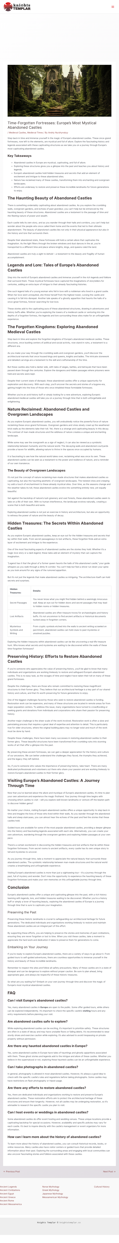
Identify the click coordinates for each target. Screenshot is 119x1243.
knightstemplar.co (70, 1222)
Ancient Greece (7, 1197)
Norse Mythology (50, 1186)
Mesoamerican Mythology (55, 1197)
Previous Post (11, 1171)
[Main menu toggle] (113, 7)
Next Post (109, 1171)
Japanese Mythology (52, 1193)
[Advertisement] (59, 36)
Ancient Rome (7, 1200)
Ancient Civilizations (10, 1190)
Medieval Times (35, 132)
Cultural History (102, 1186)
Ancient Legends (8, 1186)
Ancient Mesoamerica (11, 1204)
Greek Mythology (50, 1190)
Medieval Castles (17, 132)
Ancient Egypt (7, 1193)
